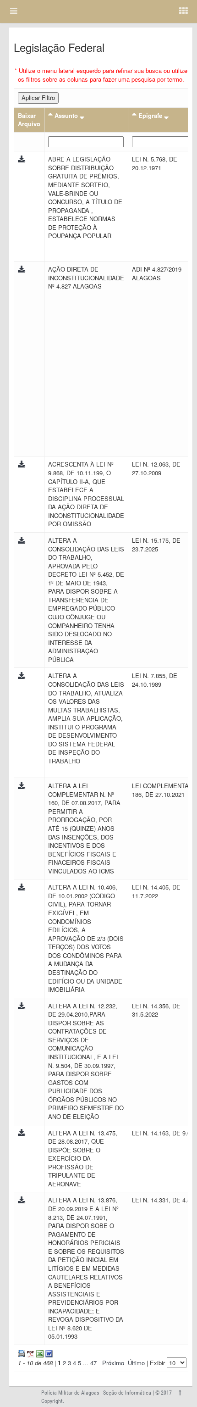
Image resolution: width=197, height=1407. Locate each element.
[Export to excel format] (39, 1352)
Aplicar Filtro (38, 97)
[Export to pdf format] (29, 1352)
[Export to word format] (48, 1352)
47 (93, 1362)
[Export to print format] (21, 1352)
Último (136, 1362)
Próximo (113, 1362)
